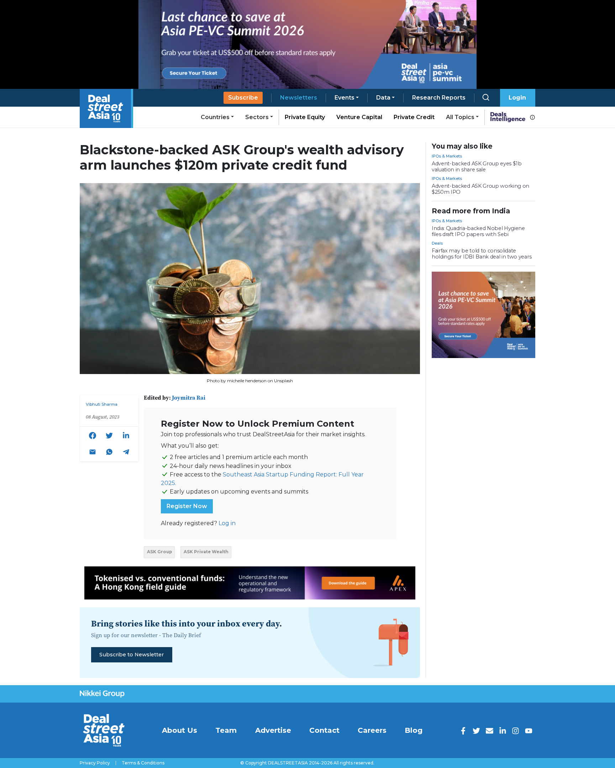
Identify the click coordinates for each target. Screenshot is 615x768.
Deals (437, 243)
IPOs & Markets (447, 156)
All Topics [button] (460, 117)
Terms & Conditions (143, 763)
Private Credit (414, 117)
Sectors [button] (257, 117)
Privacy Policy (95, 763)
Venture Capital (359, 117)
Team (226, 730)
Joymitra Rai (188, 397)
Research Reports (439, 97)
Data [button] (383, 97)
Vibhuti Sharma (101, 404)
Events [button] (344, 97)
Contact (324, 730)
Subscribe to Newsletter (131, 654)
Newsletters (298, 97)
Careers (372, 730)
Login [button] (517, 97)
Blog (413, 730)
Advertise (273, 730)
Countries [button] (215, 117)
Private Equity (305, 117)
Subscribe (243, 97)
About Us (179, 730)
